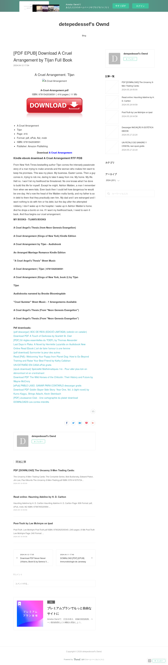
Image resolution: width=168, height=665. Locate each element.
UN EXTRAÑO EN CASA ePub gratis (32, 364)
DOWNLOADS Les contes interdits (31, 401)
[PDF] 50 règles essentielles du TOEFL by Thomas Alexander (45, 340)
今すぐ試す (120, 5)
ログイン (140, 5)
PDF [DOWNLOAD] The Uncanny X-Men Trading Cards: (44, 470)
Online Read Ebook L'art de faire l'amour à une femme (41, 348)
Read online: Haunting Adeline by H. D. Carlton (39, 496)
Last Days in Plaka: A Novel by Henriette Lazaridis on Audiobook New (49, 344)
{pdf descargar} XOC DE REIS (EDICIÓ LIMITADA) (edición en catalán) (50, 331)
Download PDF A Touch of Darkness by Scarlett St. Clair (42, 335)
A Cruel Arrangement (60, 152)
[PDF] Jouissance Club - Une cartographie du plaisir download (45, 397)
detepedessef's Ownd (84, 24)
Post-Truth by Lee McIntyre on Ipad (33, 523)
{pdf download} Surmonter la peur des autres (36, 352)
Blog (84, 35)
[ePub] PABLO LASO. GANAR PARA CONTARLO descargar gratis (47, 385)
